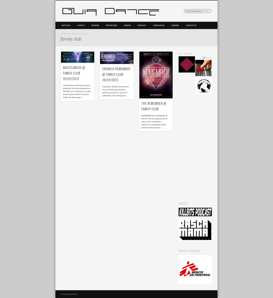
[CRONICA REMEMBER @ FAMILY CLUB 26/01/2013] (116, 58)
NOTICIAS (66, 25)
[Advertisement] (195, 143)
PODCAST (142, 25)
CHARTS (81, 25)
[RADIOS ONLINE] (204, 86)
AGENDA (175, 25)
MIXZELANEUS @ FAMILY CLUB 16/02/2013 (74, 73)
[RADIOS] (207, 57)
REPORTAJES (111, 25)
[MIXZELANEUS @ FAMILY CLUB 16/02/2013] (77, 57)
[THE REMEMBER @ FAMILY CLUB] (156, 75)
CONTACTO (191, 25)
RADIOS (127, 25)
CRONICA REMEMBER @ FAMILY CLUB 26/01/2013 (116, 74)
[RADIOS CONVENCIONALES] (203, 68)
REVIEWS (95, 25)
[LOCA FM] (187, 65)
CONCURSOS (159, 25)
